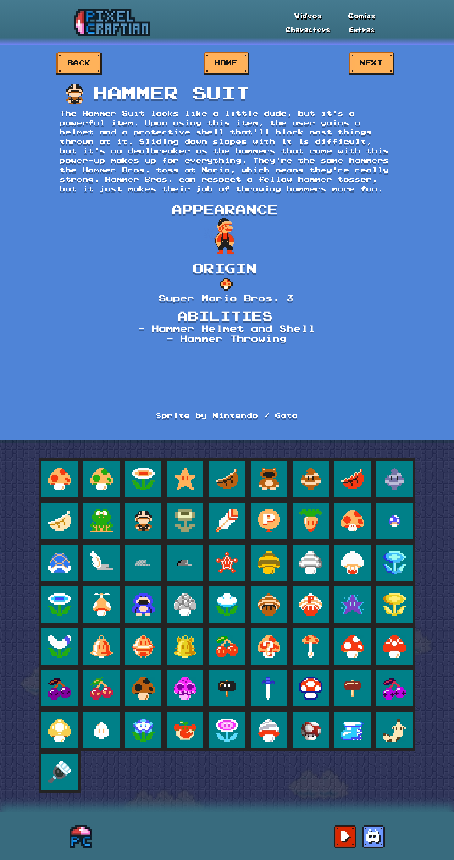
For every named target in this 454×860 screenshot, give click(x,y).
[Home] (81, 836)
